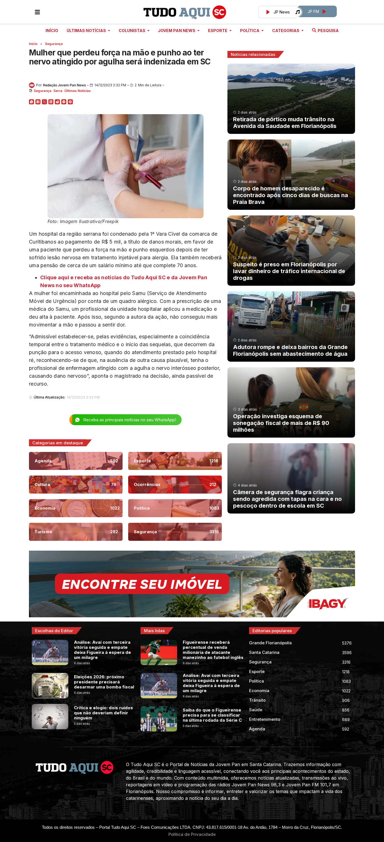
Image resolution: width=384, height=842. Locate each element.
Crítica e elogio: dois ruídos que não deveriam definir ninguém (103, 713)
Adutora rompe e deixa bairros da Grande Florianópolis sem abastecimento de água (290, 350)
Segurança (54, 44)
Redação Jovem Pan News (64, 85)
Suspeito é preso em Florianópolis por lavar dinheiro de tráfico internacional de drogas (289, 271)
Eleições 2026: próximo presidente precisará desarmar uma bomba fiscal (104, 682)
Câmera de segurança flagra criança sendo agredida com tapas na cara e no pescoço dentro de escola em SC (287, 499)
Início (33, 44)
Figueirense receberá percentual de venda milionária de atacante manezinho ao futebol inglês (213, 650)
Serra (57, 91)
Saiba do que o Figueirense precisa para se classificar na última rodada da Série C (212, 715)
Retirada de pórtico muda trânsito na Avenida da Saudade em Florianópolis (284, 122)
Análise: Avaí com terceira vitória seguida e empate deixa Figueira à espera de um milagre (102, 650)
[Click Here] (37, 12)
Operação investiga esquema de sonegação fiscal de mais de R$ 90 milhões (281, 423)
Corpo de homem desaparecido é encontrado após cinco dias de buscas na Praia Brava (290, 195)
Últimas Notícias (77, 91)
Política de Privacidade (192, 834)
